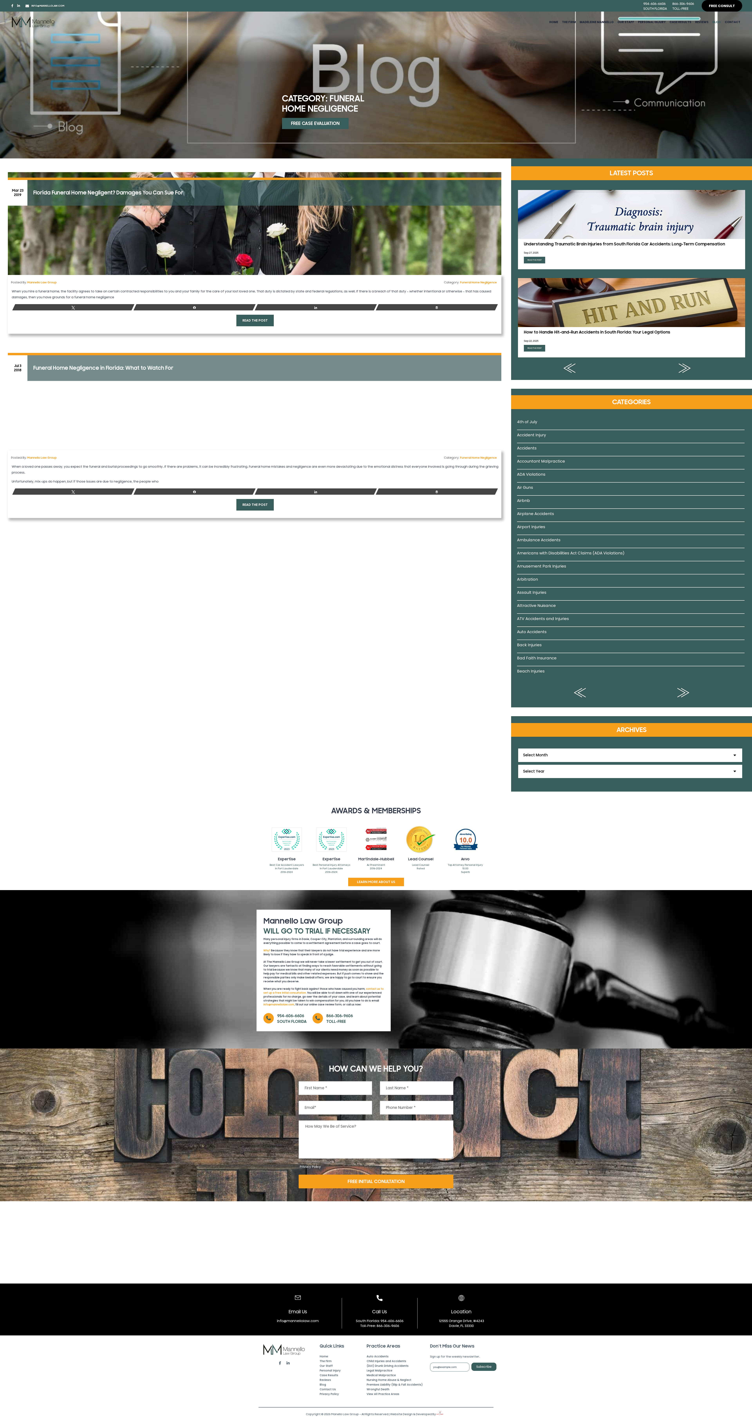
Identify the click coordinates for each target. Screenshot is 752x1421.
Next (685, 368)
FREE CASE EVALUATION (315, 123)
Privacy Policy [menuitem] (329, 1394)
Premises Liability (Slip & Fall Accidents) (395, 1385)
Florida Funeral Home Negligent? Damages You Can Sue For (108, 193)
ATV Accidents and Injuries (543, 618)
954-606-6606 (654, 4)
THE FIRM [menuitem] (569, 22)
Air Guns (525, 487)
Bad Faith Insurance (537, 658)
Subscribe (484, 1366)
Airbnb (523, 500)
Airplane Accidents (535, 513)
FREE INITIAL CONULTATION (376, 1181)
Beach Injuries (531, 671)
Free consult (722, 5)
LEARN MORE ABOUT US (376, 882)
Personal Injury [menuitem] (652, 22)
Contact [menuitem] (732, 22)
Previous (569, 368)
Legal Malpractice (379, 1370)
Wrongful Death (378, 1389)
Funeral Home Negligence (478, 282)
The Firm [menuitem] (326, 1361)
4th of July (527, 422)
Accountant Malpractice (541, 461)
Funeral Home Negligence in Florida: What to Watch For (103, 368)
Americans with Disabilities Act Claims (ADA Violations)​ (571, 553)
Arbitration (527, 579)
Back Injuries (529, 645)
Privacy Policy (310, 1166)
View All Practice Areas (383, 1394)
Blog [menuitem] (716, 22)
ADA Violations (531, 474)
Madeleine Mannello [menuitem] (597, 22)
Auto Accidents (532, 632)
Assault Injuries (531, 592)
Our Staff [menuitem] (625, 22)
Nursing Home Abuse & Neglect (389, 1380)
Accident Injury (531, 435)
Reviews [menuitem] (702, 22)
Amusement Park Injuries (541, 566)
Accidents (527, 448)
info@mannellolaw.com (47, 6)
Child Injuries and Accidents (386, 1361)
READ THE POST (255, 320)
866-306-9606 (683, 4)
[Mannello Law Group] (33, 22)
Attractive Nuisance (536, 605)
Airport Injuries (531, 527)
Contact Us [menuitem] (328, 1389)
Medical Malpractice (381, 1375)
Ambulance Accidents (538, 540)
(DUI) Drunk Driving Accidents (388, 1366)
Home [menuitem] (553, 22)
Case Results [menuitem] (680, 22)
